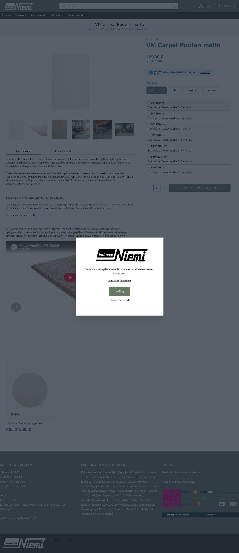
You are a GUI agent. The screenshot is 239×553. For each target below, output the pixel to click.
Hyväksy (119, 291)
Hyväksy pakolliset (119, 300)
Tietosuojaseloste (119, 280)
